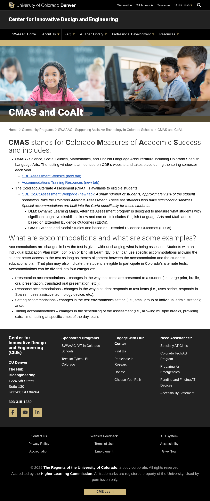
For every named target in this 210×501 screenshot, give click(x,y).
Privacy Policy (39, 444)
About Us (49, 34)
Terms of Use (104, 444)
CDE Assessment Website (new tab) (51, 176)
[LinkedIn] (39, 418)
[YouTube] (26, 418)
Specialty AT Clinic (174, 345)
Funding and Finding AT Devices (177, 382)
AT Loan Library (92, 34)
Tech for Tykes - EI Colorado (75, 361)
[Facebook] (14, 418)
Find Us (120, 351)
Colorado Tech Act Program (173, 356)
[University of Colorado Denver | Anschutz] (42, 5)
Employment (104, 451)
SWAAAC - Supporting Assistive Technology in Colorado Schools (105, 130)
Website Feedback (104, 436)
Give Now (169, 451)
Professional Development (131, 34)
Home (13, 130)
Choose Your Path (127, 379)
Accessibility (169, 444)
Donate (119, 372)
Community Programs (38, 130)
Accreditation (38, 451)
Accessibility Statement (177, 393)
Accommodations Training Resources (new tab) (60, 182)
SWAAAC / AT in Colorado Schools (81, 348)
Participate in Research (124, 361)
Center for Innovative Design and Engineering (63, 19)
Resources (167, 34)
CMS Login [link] (104, 492)
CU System (169, 436)
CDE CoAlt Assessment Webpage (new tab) (58, 194)
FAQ (68, 34)
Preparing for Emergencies (170, 369)
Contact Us (39, 436)
